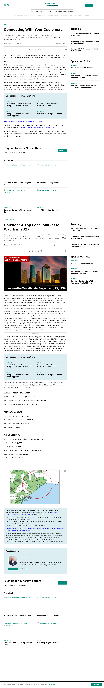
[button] (5, 5)
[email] (41, 49)
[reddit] (38, 49)
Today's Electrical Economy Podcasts (59, 15)
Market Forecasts (9, 219)
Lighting (86, 15)
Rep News (78, 15)
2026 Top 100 (40, 15)
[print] (66, 49)
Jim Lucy (7, 245)
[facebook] (29, 49)
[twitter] (35, 49)
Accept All (96, 684)
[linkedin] (32, 49)
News (5, 24)
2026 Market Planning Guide (24, 15)
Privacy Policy (53, 684)
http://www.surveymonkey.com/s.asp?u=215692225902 (23, 121)
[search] (8, 5)
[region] (52, 684)
